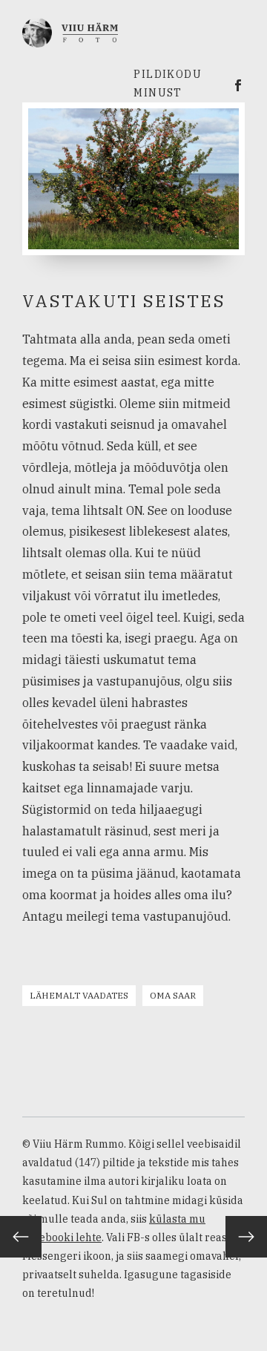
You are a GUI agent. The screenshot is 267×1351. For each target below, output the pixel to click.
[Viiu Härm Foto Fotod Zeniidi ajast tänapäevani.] (70, 31)
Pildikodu (168, 74)
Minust (158, 92)
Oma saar (173, 995)
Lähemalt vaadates (79, 995)
